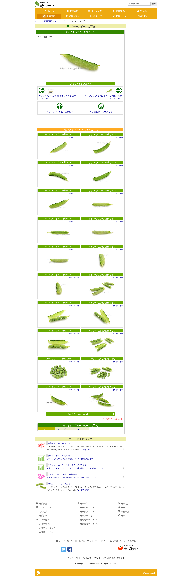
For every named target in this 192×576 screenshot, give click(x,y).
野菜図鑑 (74, 10)
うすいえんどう (46, 429)
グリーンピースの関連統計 (59, 455)
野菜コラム (74, 16)
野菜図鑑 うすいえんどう (59, 443)
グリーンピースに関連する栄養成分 (62, 474)
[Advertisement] (80, 121)
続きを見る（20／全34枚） (79, 414)
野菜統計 (144, 10)
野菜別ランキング (88, 515)
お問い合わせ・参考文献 (124, 540)
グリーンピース (61, 21)
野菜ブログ (121, 16)
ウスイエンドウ (44, 98)
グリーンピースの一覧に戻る (59, 111)
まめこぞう (80, 429)
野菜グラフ (44, 515)
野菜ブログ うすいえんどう (60, 483)
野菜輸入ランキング (89, 511)
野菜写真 (50, 16)
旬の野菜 (43, 511)
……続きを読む (85, 449)
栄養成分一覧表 (46, 531)
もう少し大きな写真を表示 (80, 83)
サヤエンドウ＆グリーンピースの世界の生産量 (67, 465)
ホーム (51, 10)
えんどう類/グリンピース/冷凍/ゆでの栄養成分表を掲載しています (72, 477)
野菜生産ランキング (89, 507)
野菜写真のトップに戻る (101, 111)
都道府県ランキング (89, 519)
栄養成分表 (121, 10)
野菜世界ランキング (89, 523)
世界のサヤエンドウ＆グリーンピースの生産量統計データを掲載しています (76, 468)
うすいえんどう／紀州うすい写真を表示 (57, 95)
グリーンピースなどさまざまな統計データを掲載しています (70, 459)
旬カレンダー (97, 10)
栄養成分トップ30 (47, 527)
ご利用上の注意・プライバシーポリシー (89, 540)
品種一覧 (97, 16)
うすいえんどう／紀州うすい (58, 134)
